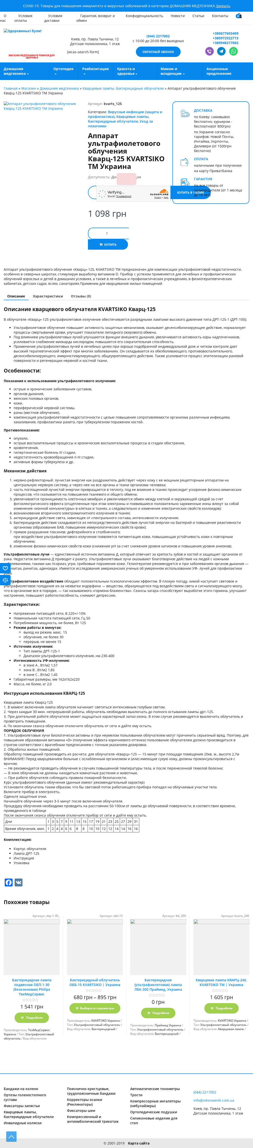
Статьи (198, 15)
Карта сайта (138, 1143)
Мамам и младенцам (171, 71)
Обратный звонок (158, 52)
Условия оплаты (23, 18)
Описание (16, 296)
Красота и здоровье (126, 71)
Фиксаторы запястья (22, 1105)
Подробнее (34, 1017)
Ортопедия (63, 68)
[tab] (16, 296)
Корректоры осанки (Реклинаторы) (84, 1102)
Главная (11, 88)
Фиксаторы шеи (81, 1110)
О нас (3, 18)
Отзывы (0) (81, 296)
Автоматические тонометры (155, 1088)
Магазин (28, 88)
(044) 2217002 (158, 36)
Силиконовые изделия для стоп (153, 1120)
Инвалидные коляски (23, 1123)
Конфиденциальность (144, 15)
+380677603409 (225, 33)
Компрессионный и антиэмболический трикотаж (93, 1119)
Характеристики (48, 296)
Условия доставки (53, 18)
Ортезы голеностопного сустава (25, 1097)
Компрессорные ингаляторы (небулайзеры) (155, 1103)
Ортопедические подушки (153, 1112)
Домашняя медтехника (59, 88)
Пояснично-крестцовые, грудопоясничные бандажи (91, 1091)
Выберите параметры (97, 1008)
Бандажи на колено (21, 1088)
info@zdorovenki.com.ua (213, 1100)
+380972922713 (225, 38)
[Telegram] (221, 51)
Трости (136, 1095)
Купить (110, 244)
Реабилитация (95, 68)
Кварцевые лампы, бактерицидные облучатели (123, 88)
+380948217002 (225, 42)
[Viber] (209, 51)
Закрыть (223, 5)
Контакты (220, 15)
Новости (178, 15)
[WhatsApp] (233, 51)
